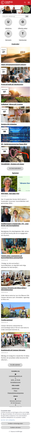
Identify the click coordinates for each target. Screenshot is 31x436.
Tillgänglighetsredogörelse (15, 393)
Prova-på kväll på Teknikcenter (12, 84)
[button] (28, 3)
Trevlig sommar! (7, 320)
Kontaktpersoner (15, 382)
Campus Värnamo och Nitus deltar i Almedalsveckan (14, 289)
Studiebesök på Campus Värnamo (13, 350)
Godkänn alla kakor (15, 427)
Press (15, 391)
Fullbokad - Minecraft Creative (12, 104)
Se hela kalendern (15, 168)
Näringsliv (8, 40)
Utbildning (8, 28)
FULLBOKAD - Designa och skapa (12, 164)
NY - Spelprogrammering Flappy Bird (14, 144)
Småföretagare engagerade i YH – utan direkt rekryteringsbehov (15, 224)
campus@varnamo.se (15, 376)
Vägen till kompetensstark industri (13, 64)
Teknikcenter (23, 40)
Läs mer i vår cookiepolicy (8, 420)
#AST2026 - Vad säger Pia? (10, 193)
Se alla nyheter (15, 365)
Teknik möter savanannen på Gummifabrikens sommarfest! (12, 257)
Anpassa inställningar (16, 431)
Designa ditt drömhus (9, 124)
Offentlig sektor (22, 28)
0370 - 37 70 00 (15, 380)
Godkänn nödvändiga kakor (15, 423)
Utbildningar (15, 388)
